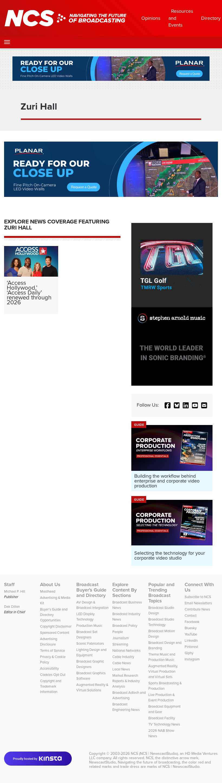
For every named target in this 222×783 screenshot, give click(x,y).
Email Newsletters (198, 603)
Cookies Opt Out (53, 674)
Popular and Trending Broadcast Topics (161, 592)
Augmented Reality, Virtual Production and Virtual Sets (163, 671)
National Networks (126, 650)
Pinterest (191, 646)
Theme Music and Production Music (161, 657)
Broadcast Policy (124, 625)
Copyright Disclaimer (55, 626)
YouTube (191, 634)
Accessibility (49, 668)
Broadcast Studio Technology (161, 622)
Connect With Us (199, 587)
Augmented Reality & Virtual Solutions (92, 687)
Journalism (120, 638)
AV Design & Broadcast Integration (92, 605)
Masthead (47, 591)
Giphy (189, 653)
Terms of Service (52, 650)
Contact (191, 615)
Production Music (89, 625)
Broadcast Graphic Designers (90, 664)
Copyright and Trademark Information (50, 686)
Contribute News (197, 609)
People (117, 631)
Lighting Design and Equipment (91, 652)
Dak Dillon (12, 606)
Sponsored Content (54, 632)
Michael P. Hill (14, 591)
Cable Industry (123, 656)
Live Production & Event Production (161, 697)
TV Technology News (164, 724)
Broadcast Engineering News (126, 707)
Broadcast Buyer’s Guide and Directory (91, 590)
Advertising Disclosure (48, 641)
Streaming (120, 644)
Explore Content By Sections (124, 590)
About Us (50, 584)
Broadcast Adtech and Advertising (129, 695)
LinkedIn (191, 640)
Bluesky (191, 628)
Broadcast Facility (161, 718)
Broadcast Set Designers (86, 634)
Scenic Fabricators (90, 643)
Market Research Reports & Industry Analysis (126, 681)
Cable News (121, 663)
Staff (9, 584)
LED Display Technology (85, 616)
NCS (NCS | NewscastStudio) (154, 753)
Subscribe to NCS (198, 596)
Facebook (192, 621)
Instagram (192, 659)
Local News (121, 669)
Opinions (150, 18)
